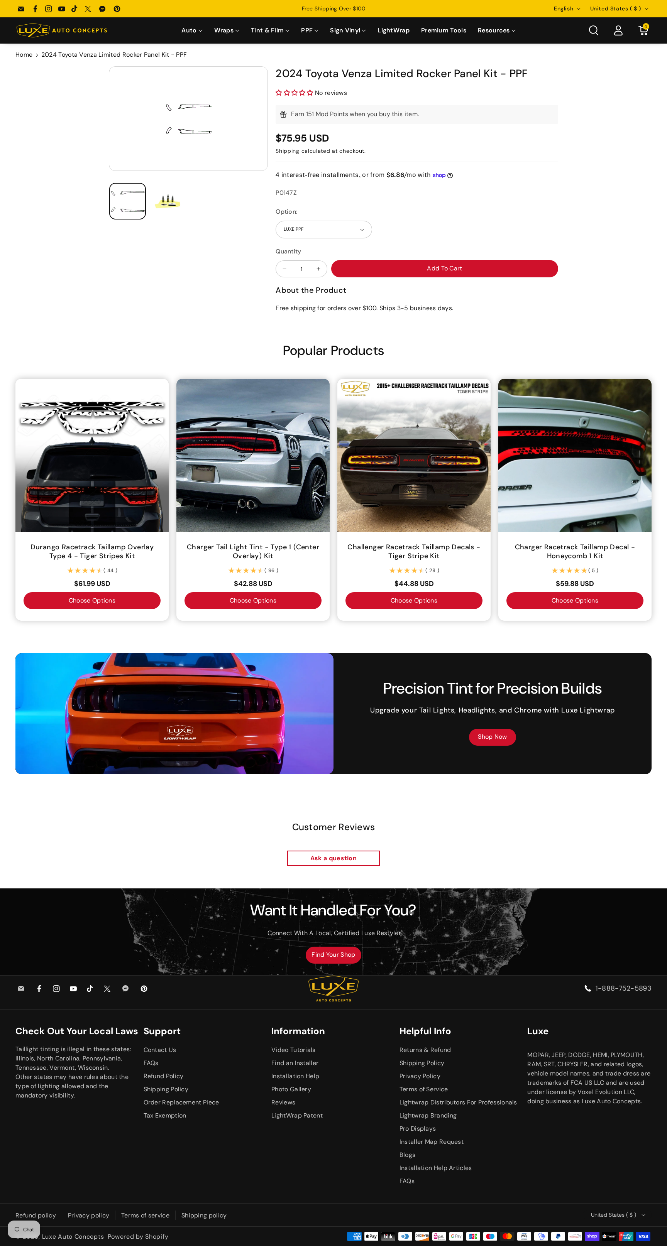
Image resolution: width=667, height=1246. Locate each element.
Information (298, 1031)
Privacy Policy (420, 1076)
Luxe (537, 1031)
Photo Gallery (291, 1089)
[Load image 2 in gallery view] (168, 201)
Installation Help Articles (436, 1168)
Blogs (408, 1155)
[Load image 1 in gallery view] (127, 201)
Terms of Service (424, 1089)
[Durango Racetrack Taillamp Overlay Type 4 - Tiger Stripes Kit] (92, 455)
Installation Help (295, 1076)
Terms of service (145, 1215)
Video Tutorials (293, 1050)
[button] (191, 31)
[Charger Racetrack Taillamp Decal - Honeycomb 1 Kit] (575, 455)
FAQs (151, 1063)
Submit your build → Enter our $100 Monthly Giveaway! (333, 8)
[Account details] (618, 30)
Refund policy (35, 1215)
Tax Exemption (165, 1115)
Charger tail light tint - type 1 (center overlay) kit (253, 552)
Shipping (288, 150)
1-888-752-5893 (624, 988)
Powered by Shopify (138, 1236)
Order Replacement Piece (181, 1102)
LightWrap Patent (297, 1115)
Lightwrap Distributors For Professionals (458, 1102)
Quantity (288, 251)
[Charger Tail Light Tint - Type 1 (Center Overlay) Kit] (253, 455)
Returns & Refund (425, 1050)
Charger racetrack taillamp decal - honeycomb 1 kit (575, 552)
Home (23, 55)
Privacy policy (88, 1215)
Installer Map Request (432, 1142)
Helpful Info (425, 1031)
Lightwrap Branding (428, 1115)
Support (162, 1031)
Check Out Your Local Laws (76, 1031)
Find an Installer (294, 1063)
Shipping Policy (166, 1089)
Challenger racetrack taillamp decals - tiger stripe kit (413, 552)
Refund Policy (164, 1076)
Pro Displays (418, 1128)
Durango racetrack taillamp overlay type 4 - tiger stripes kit (92, 552)
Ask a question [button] (333, 858)
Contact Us (160, 1050)
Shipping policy (204, 1215)
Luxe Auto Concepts (73, 1236)
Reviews (283, 1102)
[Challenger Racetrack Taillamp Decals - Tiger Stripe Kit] (414, 455)
